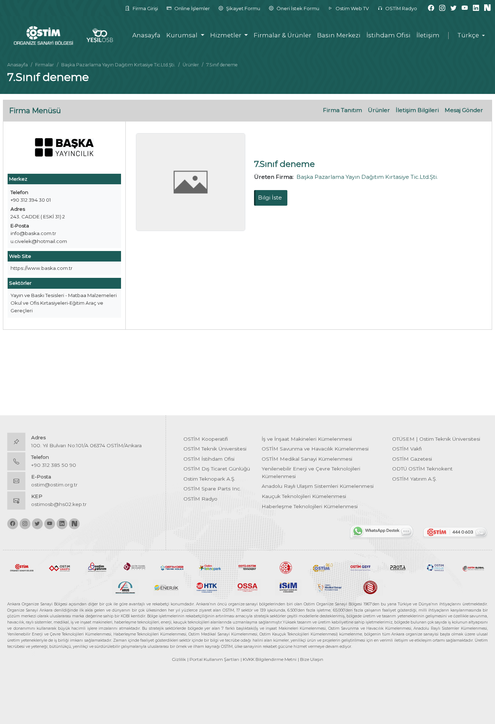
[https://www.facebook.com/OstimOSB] (431, 8)
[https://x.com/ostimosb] (453, 8)
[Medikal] (329, 587)
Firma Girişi (145, 8)
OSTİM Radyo (400, 8)
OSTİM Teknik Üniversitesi (214, 449)
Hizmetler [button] (226, 35)
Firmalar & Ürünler (282, 35)
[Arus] (125, 587)
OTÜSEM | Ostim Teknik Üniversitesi (436, 439)
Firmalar (44, 64)
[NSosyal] (487, 8)
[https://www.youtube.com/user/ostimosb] (465, 8)
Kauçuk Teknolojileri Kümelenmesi (304, 496)
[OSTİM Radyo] (322, 567)
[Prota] (397, 567)
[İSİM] (288, 587)
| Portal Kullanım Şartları (213, 659)
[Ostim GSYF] (360, 567)
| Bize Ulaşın (310, 659)
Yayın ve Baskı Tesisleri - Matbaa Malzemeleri (64, 295)
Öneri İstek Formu (297, 8)
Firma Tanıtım (342, 110)
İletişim (428, 35)
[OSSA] (248, 587)
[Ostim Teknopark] (209, 567)
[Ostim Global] (473, 567)
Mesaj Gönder (464, 110)
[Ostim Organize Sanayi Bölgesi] (21, 567)
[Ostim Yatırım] (97, 567)
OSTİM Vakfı (407, 449)
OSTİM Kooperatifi (205, 439)
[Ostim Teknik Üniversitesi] (134, 567)
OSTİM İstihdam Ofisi (208, 459)
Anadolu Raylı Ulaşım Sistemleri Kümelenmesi (318, 486)
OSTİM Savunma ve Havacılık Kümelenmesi (315, 449)
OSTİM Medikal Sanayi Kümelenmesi (307, 459)
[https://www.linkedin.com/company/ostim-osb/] (476, 8)
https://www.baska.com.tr (41, 268)
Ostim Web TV (351, 8)
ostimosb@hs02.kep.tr (59, 504)
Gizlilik (179, 659)
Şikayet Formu (242, 8)
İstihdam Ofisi (388, 35)
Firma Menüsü (35, 110)
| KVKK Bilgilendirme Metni (268, 659)
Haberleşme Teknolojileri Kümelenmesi (310, 506)
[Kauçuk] (370, 587)
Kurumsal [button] (182, 35)
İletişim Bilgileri (417, 110)
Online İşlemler (191, 8)
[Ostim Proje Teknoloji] (435, 567)
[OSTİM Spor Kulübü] (285, 567)
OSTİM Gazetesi (412, 459)
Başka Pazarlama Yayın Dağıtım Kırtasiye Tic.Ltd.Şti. (118, 64)
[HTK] (207, 587)
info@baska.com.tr (33, 233)
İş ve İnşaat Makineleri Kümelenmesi (307, 439)
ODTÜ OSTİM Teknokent (422, 469)
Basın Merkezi (339, 35)
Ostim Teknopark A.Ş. (209, 479)
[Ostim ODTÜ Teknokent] (247, 567)
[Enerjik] (166, 587)
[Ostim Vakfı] (59, 567)
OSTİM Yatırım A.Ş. (414, 479)
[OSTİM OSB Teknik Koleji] (172, 567)
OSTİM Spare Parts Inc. (212, 488)
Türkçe (468, 35)
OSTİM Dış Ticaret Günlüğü (216, 469)
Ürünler (191, 64)
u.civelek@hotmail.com (39, 241)
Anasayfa (146, 35)
